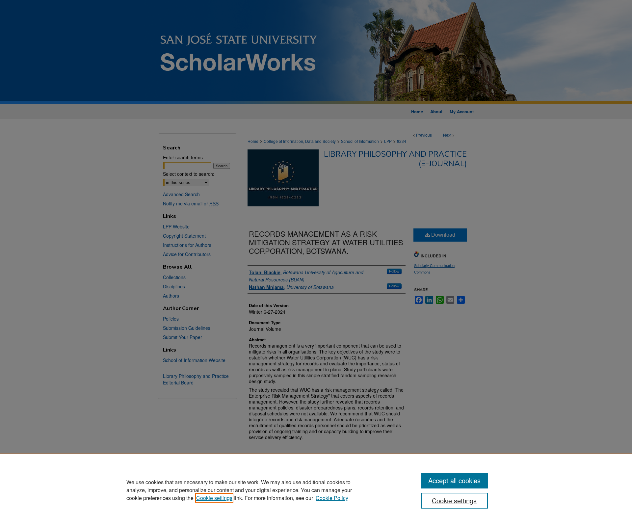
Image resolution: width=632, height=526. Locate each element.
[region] (316, 490)
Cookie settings (214, 498)
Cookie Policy (332, 498)
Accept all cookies (454, 480)
